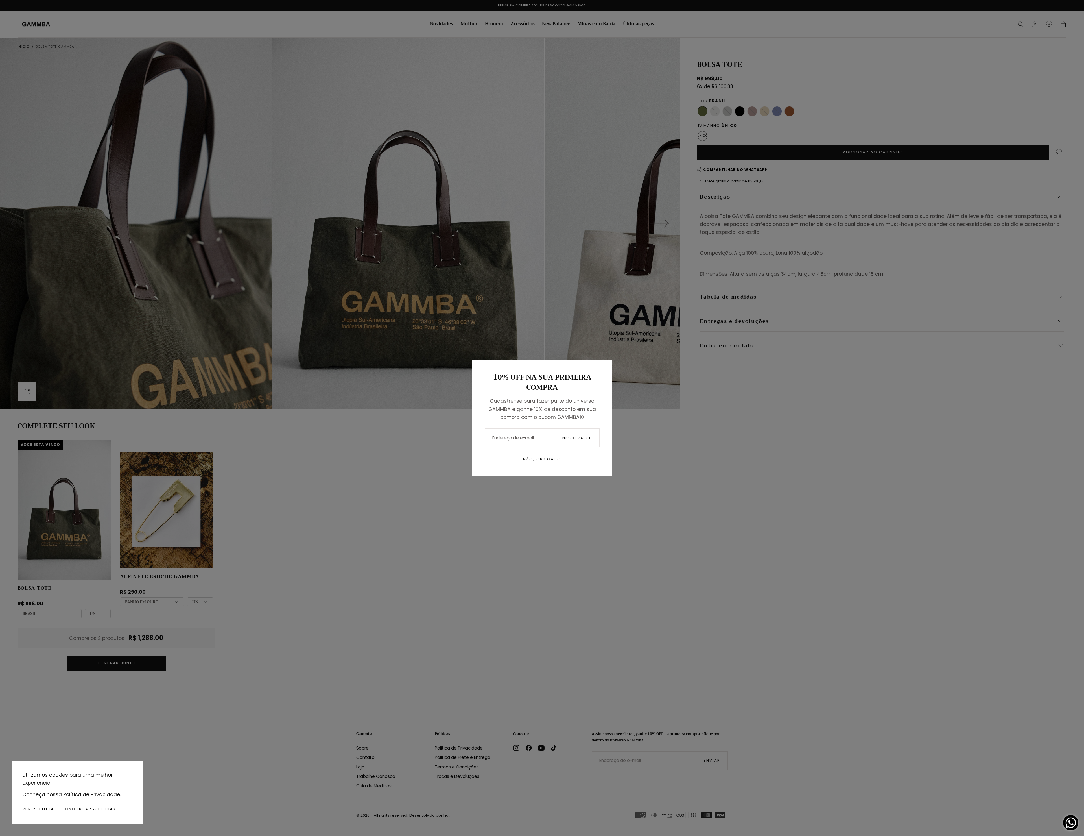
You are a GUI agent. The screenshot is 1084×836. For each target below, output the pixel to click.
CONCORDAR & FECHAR (89, 809)
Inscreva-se (576, 438)
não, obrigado (542, 459)
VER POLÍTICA (38, 809)
